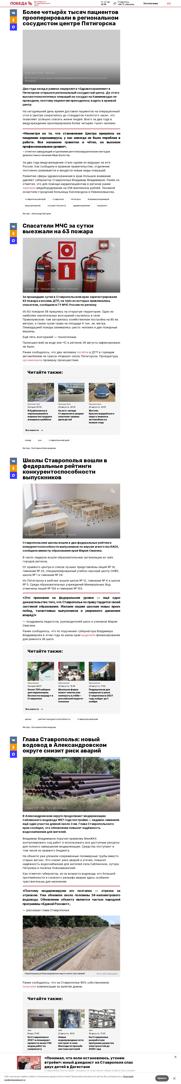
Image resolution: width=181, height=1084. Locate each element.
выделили (88, 635)
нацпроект (102, 205)
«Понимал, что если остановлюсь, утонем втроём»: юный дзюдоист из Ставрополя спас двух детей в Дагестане (88, 1062)
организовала (33, 360)
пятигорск (76, 199)
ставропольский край (35, 199)
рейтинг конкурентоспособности (54, 719)
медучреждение (33, 205)
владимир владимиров (98, 199)
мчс (40, 440)
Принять (162, 1078)
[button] (29, 1062)
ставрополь (58, 199)
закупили (29, 188)
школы (28, 719)
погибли (82, 352)
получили (30, 986)
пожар (28, 440)
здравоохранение (81, 205)
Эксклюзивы (150, 3)
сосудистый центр (57, 205)
